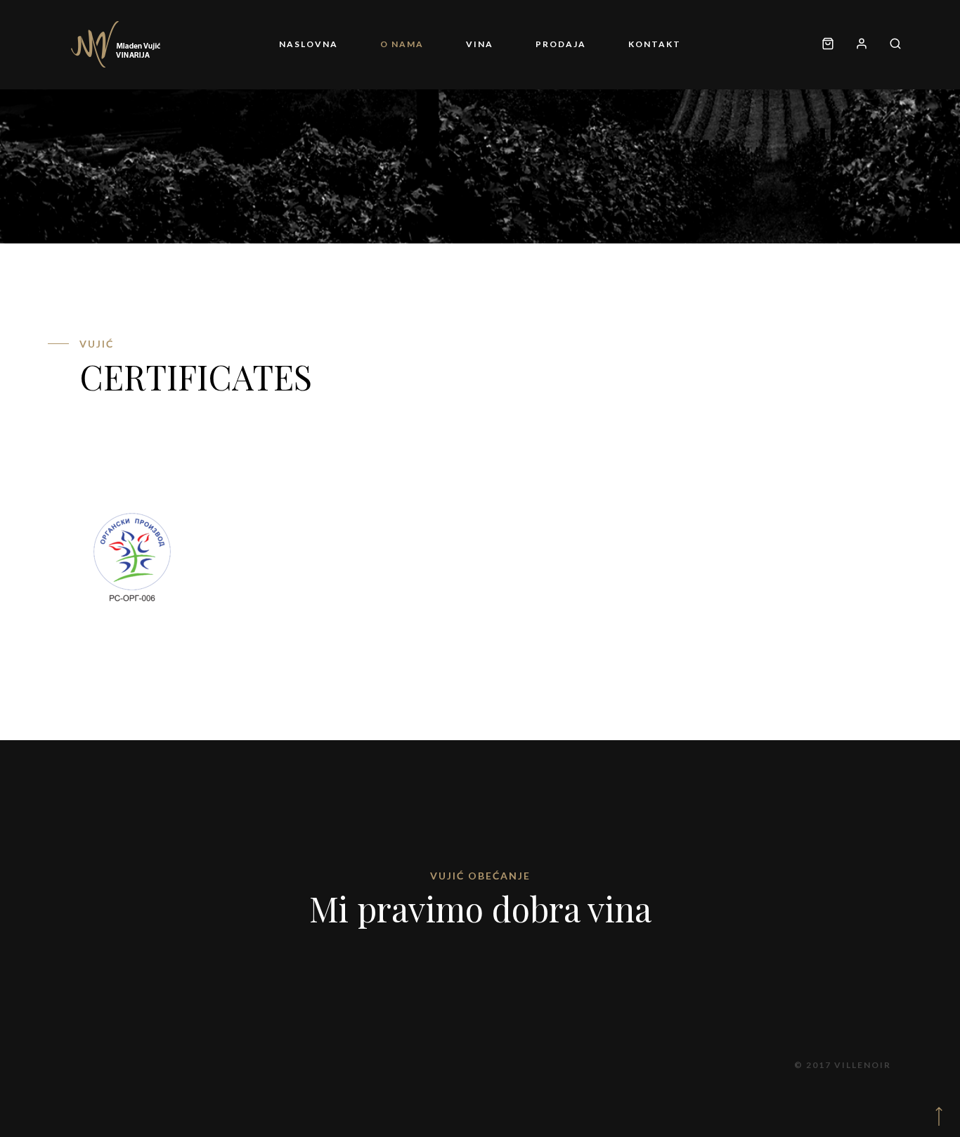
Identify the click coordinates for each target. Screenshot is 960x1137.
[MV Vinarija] (116, 44)
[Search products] (890, 45)
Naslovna (308, 44)
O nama (402, 44)
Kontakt (654, 44)
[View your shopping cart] (828, 45)
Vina (479, 44)
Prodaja (561, 44)
